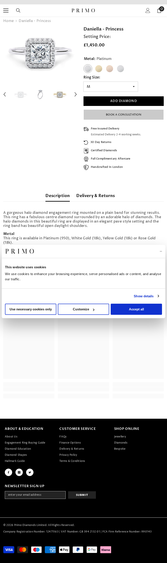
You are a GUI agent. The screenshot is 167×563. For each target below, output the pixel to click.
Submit (82, 495)
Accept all (136, 309)
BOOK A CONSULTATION (123, 115)
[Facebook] (8, 472)
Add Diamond (123, 101)
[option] (40, 52)
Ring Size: (92, 77)
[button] (4, 94)
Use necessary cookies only (31, 309)
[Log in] (147, 10)
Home (8, 21)
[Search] (18, 10)
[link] (28, 389)
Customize (81, 309)
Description (57, 196)
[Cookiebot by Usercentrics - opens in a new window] (143, 251)
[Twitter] (29, 472)
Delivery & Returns (95, 196)
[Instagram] (19, 472)
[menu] (5, 10)
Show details (144, 296)
